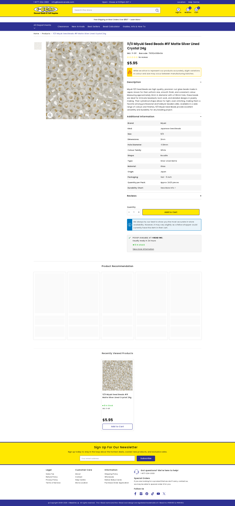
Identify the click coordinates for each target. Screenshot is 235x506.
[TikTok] (152, 494)
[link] (50, 322)
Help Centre (194, 2)
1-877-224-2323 (41, 2)
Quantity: (131, 207)
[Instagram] (141, 494)
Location (181, 2)
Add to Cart (170, 212)
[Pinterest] (147, 494)
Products (46, 33)
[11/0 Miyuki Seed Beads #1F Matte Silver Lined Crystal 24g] (117, 375)
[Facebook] (135, 494)
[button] (132, 57)
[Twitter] (164, 494)
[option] (84, 80)
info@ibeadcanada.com (63, 2)
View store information (143, 249)
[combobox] (113, 10)
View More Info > (168, 188)
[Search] (116, 10)
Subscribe (146, 458)
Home (36, 33)
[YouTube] (158, 494)
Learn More (135, 19)
